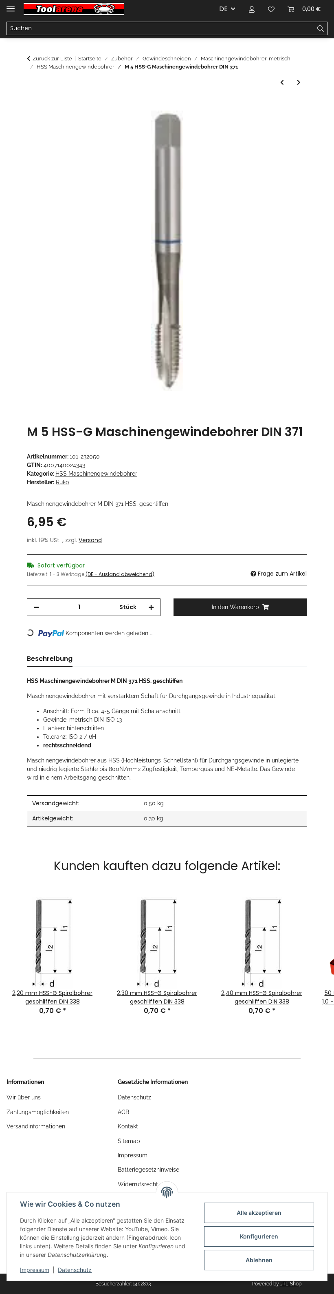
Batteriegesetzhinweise (148, 1169)
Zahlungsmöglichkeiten (38, 1112)
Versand (90, 540)
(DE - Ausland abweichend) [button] (120, 574)
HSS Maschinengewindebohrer (96, 473)
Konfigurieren (259, 1236)
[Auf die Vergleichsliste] (269, 126)
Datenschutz (75, 1269)
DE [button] (223, 8)
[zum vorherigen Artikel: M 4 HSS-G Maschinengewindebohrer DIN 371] (282, 82)
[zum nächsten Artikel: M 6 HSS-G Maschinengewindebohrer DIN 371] (298, 82)
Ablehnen (259, 1259)
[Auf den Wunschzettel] (290, 126)
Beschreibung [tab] (50, 658)
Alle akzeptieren (259, 1212)
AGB (123, 1112)
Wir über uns (24, 1097)
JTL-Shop (290, 1284)
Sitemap (129, 1141)
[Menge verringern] (36, 607)
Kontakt (128, 1126)
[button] (251, 9)
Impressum (34, 1269)
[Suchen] (320, 28)
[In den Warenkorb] (33, 106)
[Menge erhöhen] (151, 607)
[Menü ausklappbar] (11, 5)
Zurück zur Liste (52, 58)
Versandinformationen (36, 1126)
